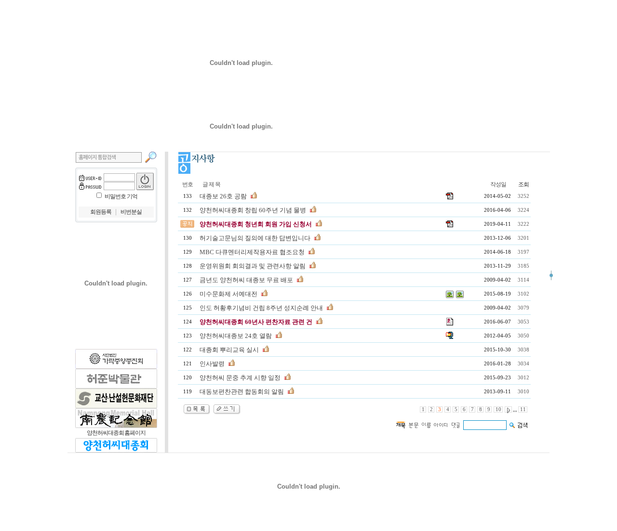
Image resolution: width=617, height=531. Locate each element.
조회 (523, 184)
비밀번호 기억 (121, 196)
